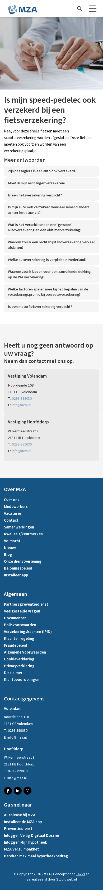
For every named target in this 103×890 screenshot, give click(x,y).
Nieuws (10, 548)
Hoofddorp (13, 749)
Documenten (15, 618)
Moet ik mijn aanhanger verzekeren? (36, 183)
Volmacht (12, 541)
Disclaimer (13, 673)
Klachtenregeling (19, 638)
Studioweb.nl (66, 879)
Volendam (12, 708)
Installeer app (16, 575)
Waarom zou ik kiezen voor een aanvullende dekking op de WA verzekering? (49, 274)
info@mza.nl (21, 405)
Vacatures (13, 513)
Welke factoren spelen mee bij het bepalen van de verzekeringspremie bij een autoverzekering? (48, 292)
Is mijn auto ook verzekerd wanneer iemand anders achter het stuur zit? (49, 209)
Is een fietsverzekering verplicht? (35, 195)
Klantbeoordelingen (21, 680)
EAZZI (80, 874)
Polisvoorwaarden (20, 625)
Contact (11, 520)
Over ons (11, 500)
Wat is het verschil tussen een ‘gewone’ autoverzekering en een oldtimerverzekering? (44, 227)
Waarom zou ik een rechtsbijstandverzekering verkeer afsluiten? (51, 244)
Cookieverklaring (19, 659)
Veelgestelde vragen (22, 611)
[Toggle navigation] (93, 9)
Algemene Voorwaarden (25, 652)
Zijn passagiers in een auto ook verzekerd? (42, 171)
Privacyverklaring (19, 666)
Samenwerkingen (19, 527)
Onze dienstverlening (22, 561)
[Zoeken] (79, 8)
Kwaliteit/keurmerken (23, 534)
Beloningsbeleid (18, 568)
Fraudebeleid (15, 645)
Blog (8, 554)
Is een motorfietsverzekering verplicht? (40, 306)
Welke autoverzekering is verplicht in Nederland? (47, 260)
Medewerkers (16, 507)
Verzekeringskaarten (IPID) (28, 632)
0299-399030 (22, 398)
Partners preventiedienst (26, 604)
